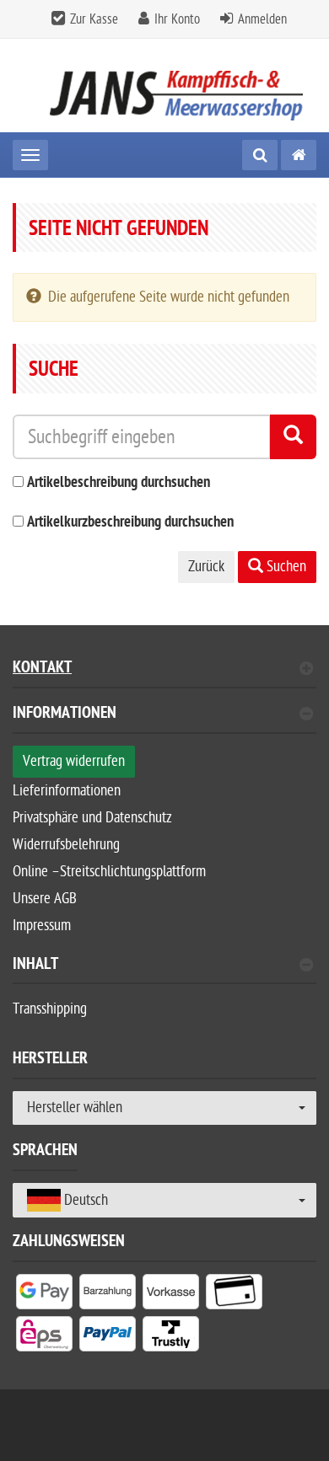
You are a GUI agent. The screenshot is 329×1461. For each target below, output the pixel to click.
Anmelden (262, 19)
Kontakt (42, 669)
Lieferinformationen (67, 791)
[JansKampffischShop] (298, 155)
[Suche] (260, 155)
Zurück (206, 566)
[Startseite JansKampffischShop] (164, 85)
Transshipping (50, 1009)
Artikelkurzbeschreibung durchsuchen (130, 522)
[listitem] (44, 1295)
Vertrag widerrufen (74, 761)
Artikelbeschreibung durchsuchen (118, 483)
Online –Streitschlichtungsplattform (109, 871)
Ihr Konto (177, 19)
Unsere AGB (45, 898)
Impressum (42, 925)
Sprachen (45, 1152)
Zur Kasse (94, 19)
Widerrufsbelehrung (66, 845)
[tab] (164, 720)
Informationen (64, 715)
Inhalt (35, 966)
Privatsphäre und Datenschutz (92, 818)
